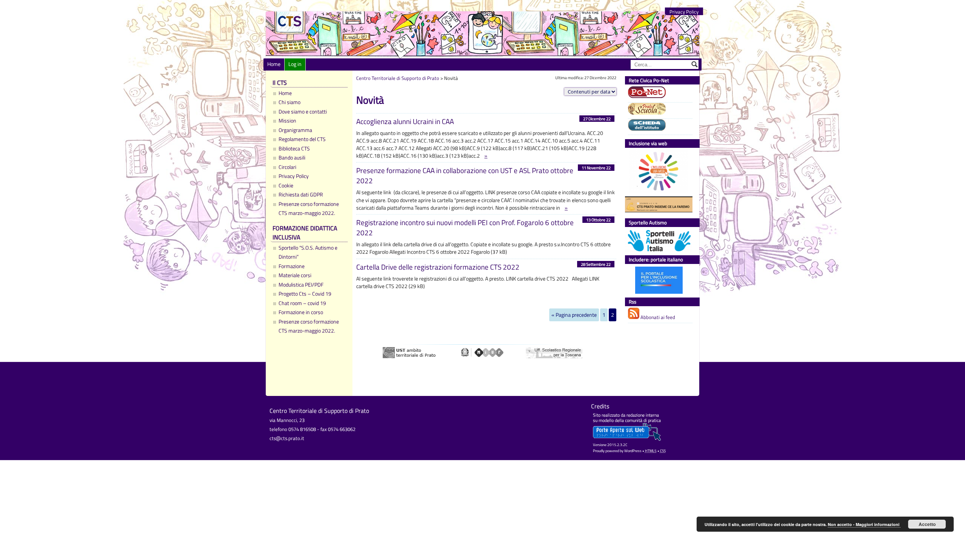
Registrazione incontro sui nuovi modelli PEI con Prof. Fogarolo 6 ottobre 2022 (465, 227)
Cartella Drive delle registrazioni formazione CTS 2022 (437, 266)
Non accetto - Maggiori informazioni (864, 524)
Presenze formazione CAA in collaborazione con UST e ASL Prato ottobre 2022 (464, 175)
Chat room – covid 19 (302, 303)
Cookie (286, 185)
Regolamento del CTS (302, 139)
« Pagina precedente (574, 315)
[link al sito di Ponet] (658, 93)
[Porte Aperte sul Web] (627, 439)
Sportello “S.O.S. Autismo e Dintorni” (308, 252)
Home (273, 64)
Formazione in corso (301, 312)
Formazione (292, 266)
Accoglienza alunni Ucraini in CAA (405, 121)
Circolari (287, 167)
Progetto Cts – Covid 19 (305, 294)
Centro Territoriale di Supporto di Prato (397, 78)
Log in (295, 64)
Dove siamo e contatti (303, 111)
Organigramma (295, 130)
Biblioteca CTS (294, 148)
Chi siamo (289, 102)
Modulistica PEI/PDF (301, 285)
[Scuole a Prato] (658, 110)
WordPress (633, 451)
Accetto (927, 524)
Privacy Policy (683, 11)
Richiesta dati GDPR (301, 194)
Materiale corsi (295, 275)
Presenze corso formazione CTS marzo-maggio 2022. (309, 208)
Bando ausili (292, 157)
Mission (287, 121)
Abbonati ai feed (657, 317)
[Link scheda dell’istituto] (658, 126)
